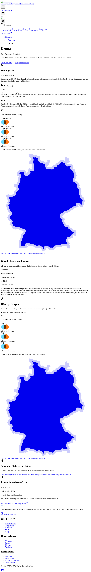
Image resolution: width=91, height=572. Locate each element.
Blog (32, 4)
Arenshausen (15, 474)
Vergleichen (15, 4)
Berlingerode (58, 474)
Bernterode (67, 474)
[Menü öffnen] (3, 13)
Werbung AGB (10, 562)
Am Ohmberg (6, 474)
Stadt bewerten (6, 504)
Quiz (21, 4)
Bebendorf (50, 474)
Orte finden (12, 40)
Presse (7, 543)
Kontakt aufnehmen (10, 514)
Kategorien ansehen (22, 63)
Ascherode (42, 474)
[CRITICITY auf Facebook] (2, 570)
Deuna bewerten (6, 63)
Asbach (22, 474)
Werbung (8, 547)
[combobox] (11, 487)
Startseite (8, 37)
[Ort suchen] (3, 7)
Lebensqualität (6, 4)
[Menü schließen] (3, 21)
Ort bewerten (5, 11)
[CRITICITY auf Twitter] (3, 570)
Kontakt (8, 545)
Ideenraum (26, 4)
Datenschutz (9, 558)
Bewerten (8, 528)
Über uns (8, 541)
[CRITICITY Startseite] (6, 2)
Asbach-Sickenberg (32, 474)
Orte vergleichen (20, 504)
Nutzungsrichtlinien (12, 560)
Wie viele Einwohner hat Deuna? (14, 313)
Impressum (9, 556)
